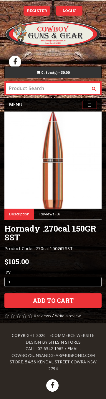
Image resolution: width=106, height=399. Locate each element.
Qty (7, 272)
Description (19, 214)
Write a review (68, 315)
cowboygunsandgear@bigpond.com (53, 355)
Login (69, 10)
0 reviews (42, 315)
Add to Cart (53, 300)
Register (37, 10)
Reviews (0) (49, 214)
